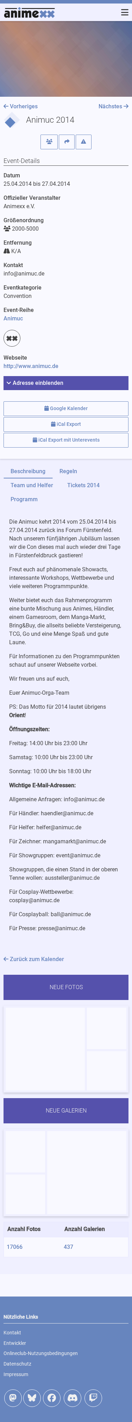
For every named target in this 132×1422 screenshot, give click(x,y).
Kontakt (12, 1332)
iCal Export (68, 424)
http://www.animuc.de (31, 366)
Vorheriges (23, 106)
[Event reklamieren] (84, 142)
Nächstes (111, 106)
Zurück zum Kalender (36, 959)
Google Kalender (68, 408)
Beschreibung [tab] (28, 471)
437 (68, 1247)
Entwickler (15, 1343)
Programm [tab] (24, 499)
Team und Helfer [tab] (32, 485)
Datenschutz (17, 1364)
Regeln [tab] (68, 471)
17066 (15, 1247)
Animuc (13, 318)
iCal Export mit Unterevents (68, 440)
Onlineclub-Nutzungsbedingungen (41, 1353)
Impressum (16, 1374)
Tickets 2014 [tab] (83, 485)
